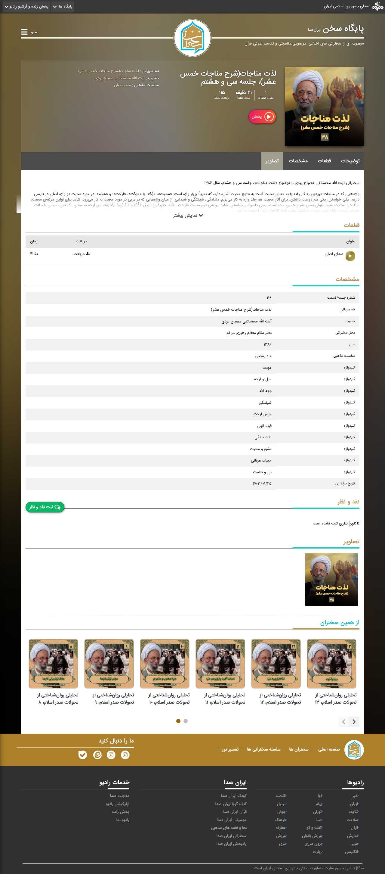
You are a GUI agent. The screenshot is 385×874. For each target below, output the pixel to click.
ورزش (281, 836)
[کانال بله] (83, 756)
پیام (319, 804)
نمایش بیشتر (186, 215)
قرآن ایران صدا (235, 812)
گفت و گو (314, 828)
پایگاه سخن (336, 28)
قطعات (324, 161)
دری (282, 844)
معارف (281, 828)
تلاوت (353, 812)
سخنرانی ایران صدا (232, 836)
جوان (281, 812)
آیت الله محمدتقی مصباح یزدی (120, 78)
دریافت (79, 254)
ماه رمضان (122, 85)
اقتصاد (281, 796)
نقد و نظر (348, 502)
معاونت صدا (119, 796)
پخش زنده (120, 812)
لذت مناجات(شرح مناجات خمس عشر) (108, 71)
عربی (354, 844)
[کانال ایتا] (97, 756)
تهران (317, 812)
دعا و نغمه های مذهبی (229, 828)
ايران (354, 804)
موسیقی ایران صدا (232, 820)
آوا (320, 796)
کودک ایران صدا (234, 796)
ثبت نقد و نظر (41, 507)
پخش (257, 116)
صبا (319, 820)
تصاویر (272, 161)
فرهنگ (280, 820)
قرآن (354, 828)
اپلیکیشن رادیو (117, 804)
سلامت (352, 820)
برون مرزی (313, 844)
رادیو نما (122, 820)
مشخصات (298, 161)
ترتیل (281, 804)
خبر (355, 796)
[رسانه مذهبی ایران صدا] (111, 756)
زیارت (317, 852)
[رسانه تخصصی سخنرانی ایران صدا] (125, 756)
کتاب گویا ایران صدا (231, 804)
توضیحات (350, 161)
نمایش (352, 836)
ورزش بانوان (312, 836)
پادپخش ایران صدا (232, 844)
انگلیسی (351, 852)
